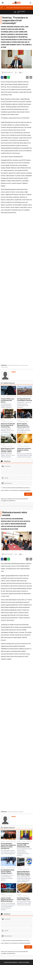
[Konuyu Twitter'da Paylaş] (5, 77)
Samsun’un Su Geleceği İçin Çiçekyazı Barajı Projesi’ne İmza (8, 425)
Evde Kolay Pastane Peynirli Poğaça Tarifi (23, 898)
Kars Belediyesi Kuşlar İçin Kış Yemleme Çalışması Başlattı (7, 871)
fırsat (19, 365)
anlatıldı (9, 811)
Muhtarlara (20, 811)
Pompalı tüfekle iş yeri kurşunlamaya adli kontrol (7, 400)
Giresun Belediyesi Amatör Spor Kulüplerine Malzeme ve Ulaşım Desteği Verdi (8, 846)
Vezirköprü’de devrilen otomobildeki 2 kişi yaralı (24, 399)
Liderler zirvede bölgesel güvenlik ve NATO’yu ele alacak (7, 899)
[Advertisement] (16, 288)
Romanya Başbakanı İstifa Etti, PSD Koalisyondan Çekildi (23, 845)
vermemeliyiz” (4, 367)
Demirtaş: (15, 365)
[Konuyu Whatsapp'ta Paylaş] (8, 77)
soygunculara (24, 365)
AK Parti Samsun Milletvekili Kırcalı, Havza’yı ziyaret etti (23, 425)
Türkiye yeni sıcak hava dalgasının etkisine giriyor (24, 450)
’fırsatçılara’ (9, 365)
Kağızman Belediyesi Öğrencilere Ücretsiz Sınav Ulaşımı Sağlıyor (23, 873)
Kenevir (16, 811)
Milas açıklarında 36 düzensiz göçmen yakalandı (19, 7)
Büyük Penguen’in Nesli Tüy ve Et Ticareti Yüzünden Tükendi (8, 450)
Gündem (3, 396)
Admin (13, 372)
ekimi (12, 811)
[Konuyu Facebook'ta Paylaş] (2, 77)
